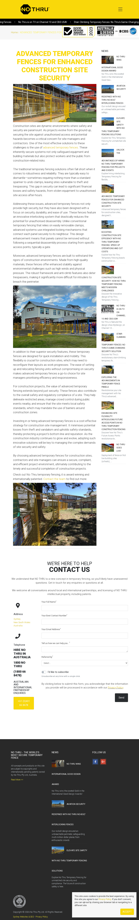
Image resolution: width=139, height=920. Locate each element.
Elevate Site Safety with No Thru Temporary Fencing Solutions (69, 860)
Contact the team (54, 479)
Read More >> (17, 780)
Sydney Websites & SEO (23, 917)
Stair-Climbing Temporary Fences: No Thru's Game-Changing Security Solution (96, 22)
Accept (127, 911)
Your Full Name (49, 602)
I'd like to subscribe (58, 672)
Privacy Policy (115, 687)
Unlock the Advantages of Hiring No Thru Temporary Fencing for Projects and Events (113, 160)
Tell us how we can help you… (56, 643)
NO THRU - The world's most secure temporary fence (27, 755)
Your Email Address (51, 629)
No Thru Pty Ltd (34, 9)
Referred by (47, 657)
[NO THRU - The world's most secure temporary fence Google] (103, 761)
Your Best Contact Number (54, 615)
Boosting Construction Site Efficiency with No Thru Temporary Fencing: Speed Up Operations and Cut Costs (112, 242)
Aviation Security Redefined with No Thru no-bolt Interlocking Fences (68, 814)
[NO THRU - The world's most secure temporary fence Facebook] (95, 761)
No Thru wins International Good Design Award (66, 774)
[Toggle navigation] (120, 9)
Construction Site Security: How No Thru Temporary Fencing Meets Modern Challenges (114, 284)
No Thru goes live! (120, 447)
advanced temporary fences (60, 147)
